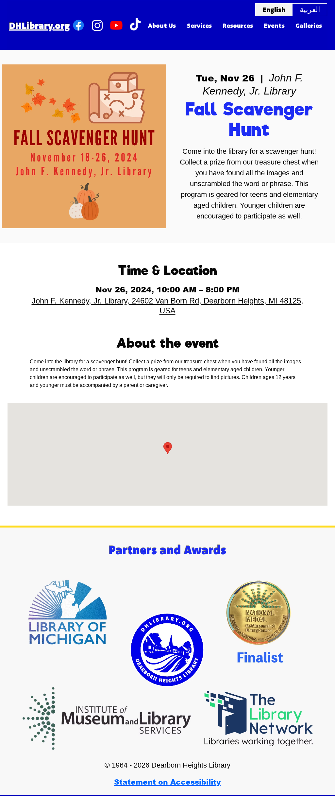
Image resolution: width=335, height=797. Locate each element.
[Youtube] (116, 25)
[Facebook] (78, 25)
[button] (161, 25)
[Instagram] (97, 25)
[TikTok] (135, 25)
